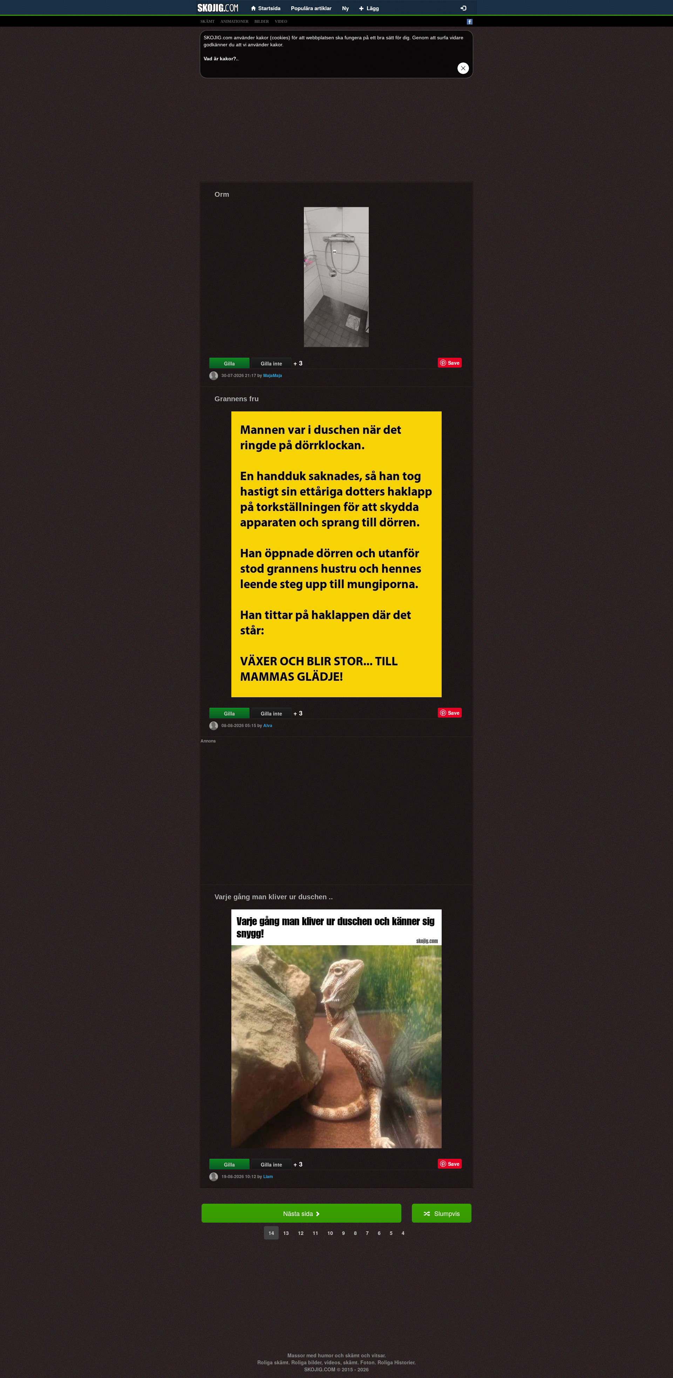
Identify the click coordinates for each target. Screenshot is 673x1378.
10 (330, 1232)
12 (301, 1232)
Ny (345, 8)
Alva (267, 725)
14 (271, 1232)
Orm (222, 194)
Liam (268, 1176)
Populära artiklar (311, 8)
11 (315, 1232)
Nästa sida (299, 1213)
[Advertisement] (336, 132)
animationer (234, 21)
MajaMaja (272, 375)
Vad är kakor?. (221, 58)
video (281, 21)
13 (286, 1232)
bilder (261, 21)
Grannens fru (237, 399)
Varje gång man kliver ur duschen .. (274, 897)
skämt (207, 21)
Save (454, 362)
